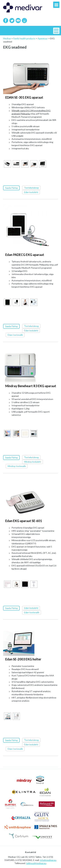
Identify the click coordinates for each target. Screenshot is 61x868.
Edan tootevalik (15, 335)
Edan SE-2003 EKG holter (23, 659)
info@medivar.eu (48, 860)
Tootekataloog (31, 187)
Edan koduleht (31, 192)
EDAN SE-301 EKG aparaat (24, 97)
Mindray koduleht (32, 461)
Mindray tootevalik (17, 466)
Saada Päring (11, 187)
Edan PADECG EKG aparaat (24, 255)
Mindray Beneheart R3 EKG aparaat (30, 386)
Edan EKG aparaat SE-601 (23, 521)
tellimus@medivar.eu (36, 863)
